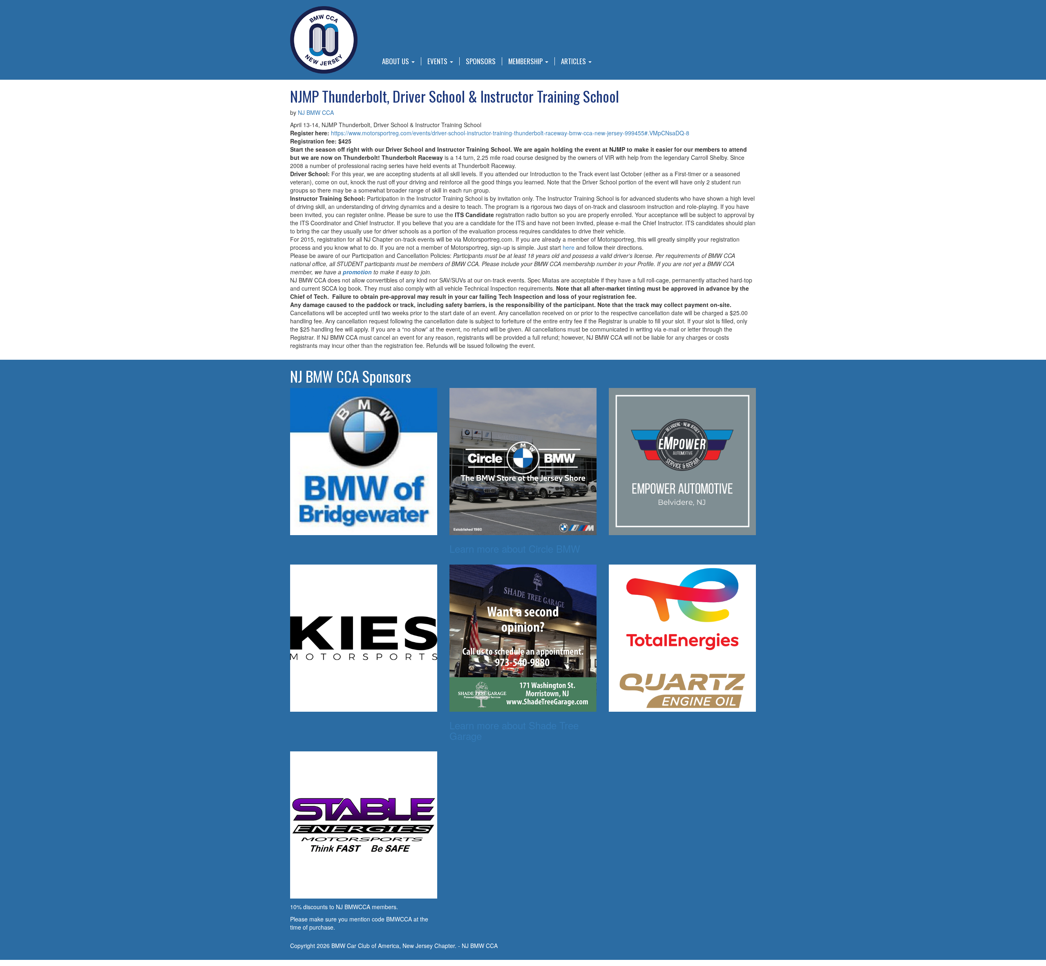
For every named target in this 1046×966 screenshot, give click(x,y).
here (568, 247)
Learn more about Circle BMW (514, 548)
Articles (574, 61)
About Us (396, 61)
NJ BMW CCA (316, 112)
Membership (526, 61)
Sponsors (481, 61)
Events (438, 61)
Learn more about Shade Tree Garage (514, 730)
